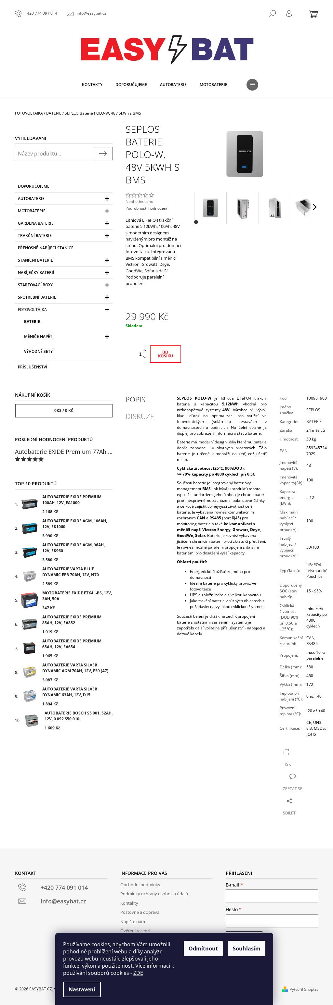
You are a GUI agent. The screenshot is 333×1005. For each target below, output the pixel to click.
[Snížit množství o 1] (144, 357)
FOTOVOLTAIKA (32, 309)
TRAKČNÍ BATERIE (35, 235)
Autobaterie (31, 198)
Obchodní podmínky (140, 884)
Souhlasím (246, 948)
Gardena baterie (36, 223)
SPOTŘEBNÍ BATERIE (37, 297)
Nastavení (82, 989)
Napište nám (132, 921)
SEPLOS (313, 410)
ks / (63, 410)
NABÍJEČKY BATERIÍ (36, 272)
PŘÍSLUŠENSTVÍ (32, 367)
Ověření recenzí (135, 931)
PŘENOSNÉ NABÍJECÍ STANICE (45, 248)
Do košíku (165, 354)
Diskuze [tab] (140, 416)
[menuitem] (92, 85)
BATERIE (32, 321)
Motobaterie (32, 211)
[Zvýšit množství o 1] (144, 350)
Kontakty (129, 903)
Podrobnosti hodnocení (146, 208)
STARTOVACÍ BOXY (35, 285)
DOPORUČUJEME (33, 186)
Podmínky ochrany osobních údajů (154, 894)
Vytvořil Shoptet (304, 989)
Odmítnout (203, 948)
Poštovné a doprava (139, 912)
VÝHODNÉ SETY (38, 351)
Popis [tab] (135, 399)
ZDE (138, 972)
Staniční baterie (35, 260)
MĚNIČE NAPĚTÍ (39, 336)
